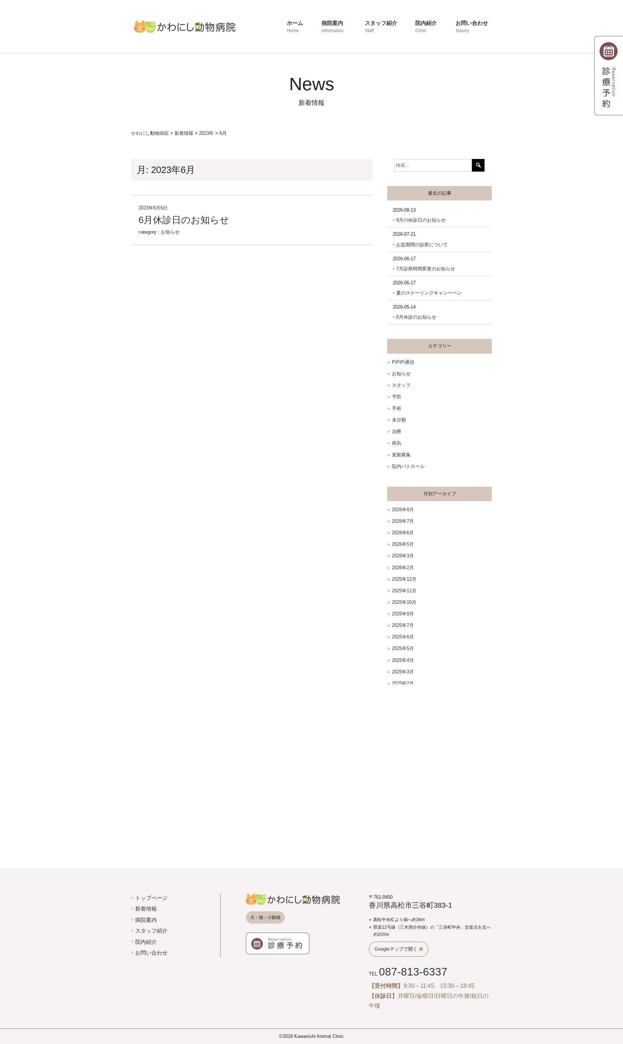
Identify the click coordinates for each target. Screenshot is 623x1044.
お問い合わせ (151, 953)
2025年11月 (404, 590)
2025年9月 (403, 613)
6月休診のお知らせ (416, 317)
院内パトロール (408, 466)
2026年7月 (403, 521)
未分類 (399, 420)
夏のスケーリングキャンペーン (429, 293)
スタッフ (401, 385)
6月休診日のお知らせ (183, 219)
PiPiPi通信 (403, 362)
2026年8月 (403, 509)
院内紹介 (146, 942)
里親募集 (401, 454)
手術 (396, 408)
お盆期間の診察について (422, 244)
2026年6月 (403, 532)
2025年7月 (403, 625)
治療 (396, 431)
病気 (396, 443)
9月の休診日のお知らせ (421, 220)
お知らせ (170, 232)
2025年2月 (403, 683)
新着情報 (146, 909)
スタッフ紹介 (151, 931)
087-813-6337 (413, 972)
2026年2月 (403, 567)
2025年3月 (403, 671)
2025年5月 (403, 648)
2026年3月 (403, 555)
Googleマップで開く (396, 949)
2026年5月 (403, 544)
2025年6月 (403, 637)
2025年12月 (404, 579)
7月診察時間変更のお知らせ (425, 268)
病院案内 (146, 920)
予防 (396, 396)
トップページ (151, 898)
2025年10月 (404, 602)
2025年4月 (403, 660)
